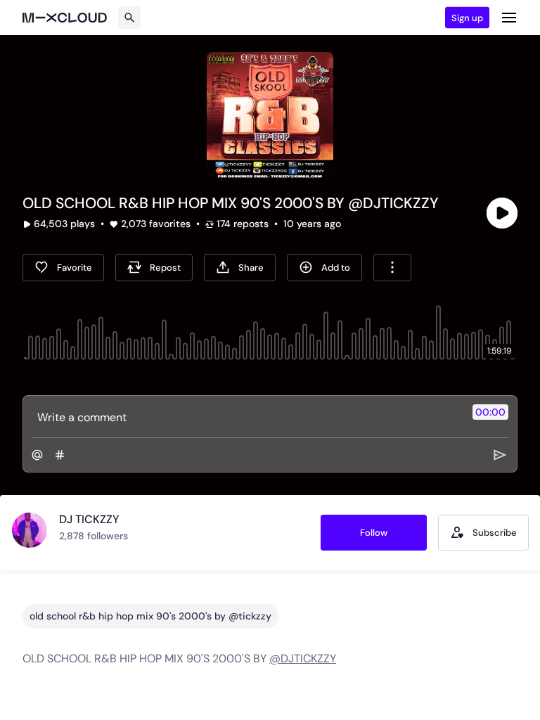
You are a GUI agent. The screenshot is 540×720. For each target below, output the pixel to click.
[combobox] (392, 267)
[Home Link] (64, 17)
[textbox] (246, 417)
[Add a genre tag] (59, 455)
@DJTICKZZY (302, 658)
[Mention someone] (37, 455)
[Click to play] (502, 213)
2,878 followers (93, 535)
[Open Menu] (509, 17)
